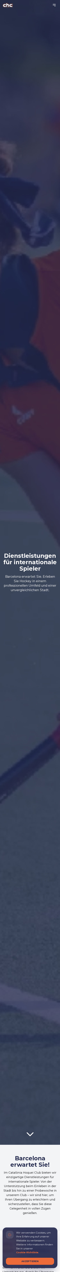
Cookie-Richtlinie (27, 1252)
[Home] (8, 5)
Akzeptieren (30, 1261)
